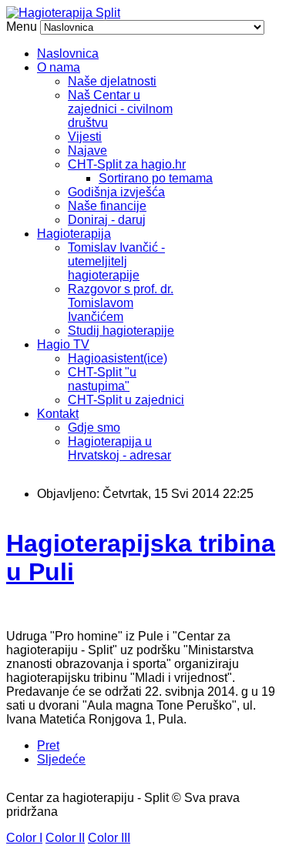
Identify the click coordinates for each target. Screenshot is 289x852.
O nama (58, 67)
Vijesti (85, 136)
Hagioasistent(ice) (117, 358)
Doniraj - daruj (107, 219)
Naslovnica (68, 53)
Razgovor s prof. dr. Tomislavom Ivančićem (120, 302)
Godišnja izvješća (116, 192)
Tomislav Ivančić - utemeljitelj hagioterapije (116, 261)
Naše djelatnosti (112, 81)
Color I (24, 837)
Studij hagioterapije (121, 330)
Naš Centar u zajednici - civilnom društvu (120, 109)
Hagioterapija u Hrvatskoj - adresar (119, 448)
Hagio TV (63, 344)
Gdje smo (94, 427)
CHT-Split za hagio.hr (127, 164)
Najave (87, 150)
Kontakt (58, 413)
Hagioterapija (74, 233)
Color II (65, 837)
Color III (109, 837)
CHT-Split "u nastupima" (102, 379)
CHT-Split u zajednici (126, 399)
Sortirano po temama (156, 178)
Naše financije (107, 205)
